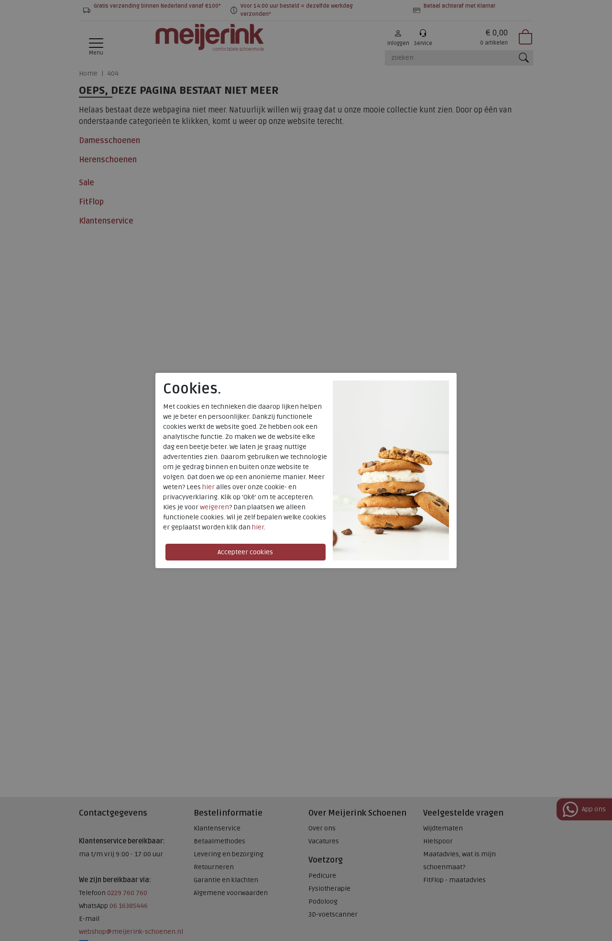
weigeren (214, 507)
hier (208, 487)
